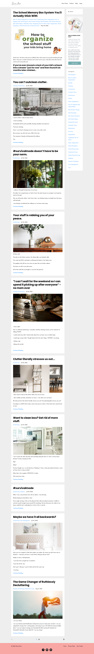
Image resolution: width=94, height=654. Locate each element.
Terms (64, 646)
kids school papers (18, 23)
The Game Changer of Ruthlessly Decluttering (34, 583)
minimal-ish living (29, 588)
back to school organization (20, 19)
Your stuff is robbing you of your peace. (33, 216)
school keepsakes (73, 146)
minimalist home (28, 23)
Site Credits (80, 646)
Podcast (72, 3)
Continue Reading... (18, 73)
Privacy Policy (71, 646)
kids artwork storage (34, 21)
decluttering (40, 19)
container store (32, 19)
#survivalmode (23, 488)
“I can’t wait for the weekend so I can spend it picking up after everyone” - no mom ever (37, 285)
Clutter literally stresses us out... (34, 359)
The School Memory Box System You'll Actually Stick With (37, 14)
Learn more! (75, 63)
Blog (76, 3)
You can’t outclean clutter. (30, 82)
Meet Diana (65, 3)
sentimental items (34, 25)
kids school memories (55, 21)
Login (80, 3)
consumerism (71, 89)
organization (71, 134)
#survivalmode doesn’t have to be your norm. (35, 152)
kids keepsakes (44, 21)
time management (25, 520)
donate (70, 98)
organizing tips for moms (39, 23)
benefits (15, 588)
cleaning (15, 85)
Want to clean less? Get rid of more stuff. (35, 419)
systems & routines (73, 161)
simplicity (22, 491)
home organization (49, 19)
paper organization (52, 23)
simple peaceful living (74, 155)
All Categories (72, 74)
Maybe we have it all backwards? (34, 517)
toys (69, 167)
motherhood (71, 128)
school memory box (24, 25)
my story (70, 131)
